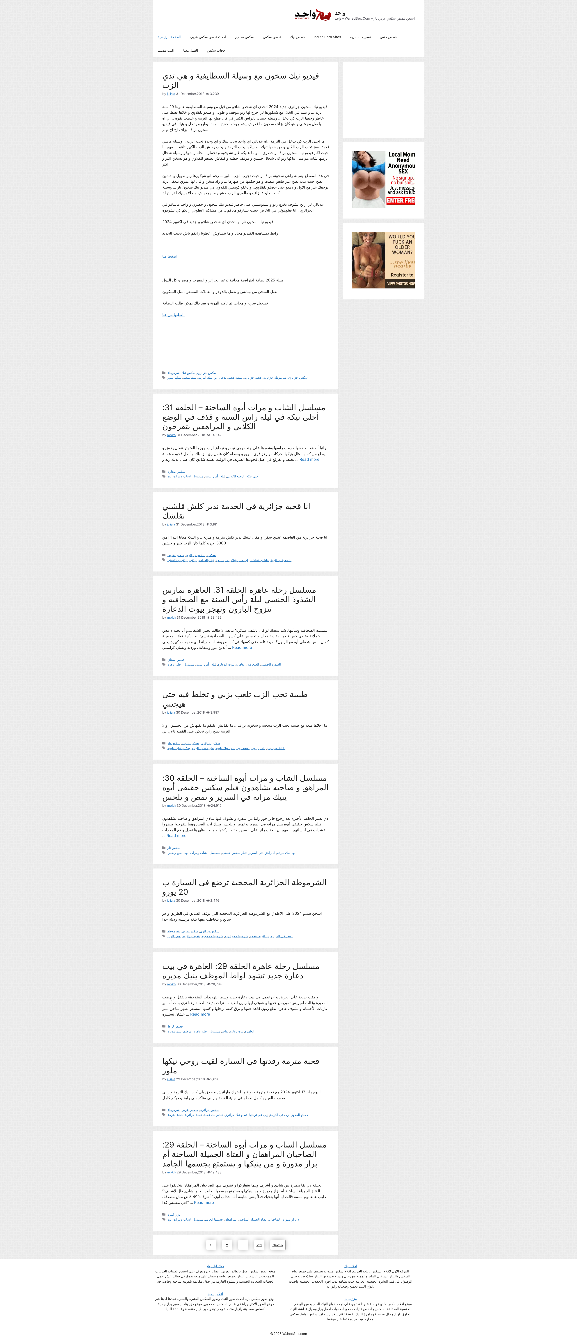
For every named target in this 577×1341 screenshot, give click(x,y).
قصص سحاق (176, 659)
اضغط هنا (170, 256)
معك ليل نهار (215, 1266)
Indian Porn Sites (327, 37)
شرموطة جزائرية (274, 377)
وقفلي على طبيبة (178, 748)
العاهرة (240, 664)
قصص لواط (175, 1026)
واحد (340, 12)
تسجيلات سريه (360, 37)
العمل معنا (190, 50)
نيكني (193, 560)
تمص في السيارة (281, 936)
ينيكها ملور (174, 377)
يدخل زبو (220, 377)
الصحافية (253, 664)
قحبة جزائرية (252, 377)
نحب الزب (222, 560)
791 (260, 1245)
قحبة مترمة (175, 1115)
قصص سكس (272, 37)
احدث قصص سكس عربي (208, 37)
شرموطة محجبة (212, 936)
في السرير (256, 853)
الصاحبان (275, 1219)
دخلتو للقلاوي (299, 1115)
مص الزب (174, 936)
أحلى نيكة (252, 476)
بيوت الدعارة (226, 664)
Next (277, 1245)
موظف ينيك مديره (179, 1031)
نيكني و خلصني (177, 560)
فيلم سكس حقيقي (234, 853)
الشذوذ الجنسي (271, 664)
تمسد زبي (243, 748)
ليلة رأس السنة (215, 476)
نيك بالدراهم (206, 560)
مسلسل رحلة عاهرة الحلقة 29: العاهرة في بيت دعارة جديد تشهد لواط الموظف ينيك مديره (241, 970)
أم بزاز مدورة (291, 1219)
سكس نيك (188, 373)
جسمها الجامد (214, 1219)
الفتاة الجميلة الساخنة (253, 1219)
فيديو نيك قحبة (213, 1115)
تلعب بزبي (258, 748)
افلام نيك (350, 1266)
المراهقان (231, 1219)
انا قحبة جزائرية (280, 560)
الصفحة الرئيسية (169, 37)
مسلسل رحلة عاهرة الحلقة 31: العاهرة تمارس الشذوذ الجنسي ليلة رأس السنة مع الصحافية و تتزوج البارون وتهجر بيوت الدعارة (239, 599)
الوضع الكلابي (236, 476)
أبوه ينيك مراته (286, 853)
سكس (211, 555)
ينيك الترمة (205, 377)
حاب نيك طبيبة (225, 748)
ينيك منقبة (189, 377)
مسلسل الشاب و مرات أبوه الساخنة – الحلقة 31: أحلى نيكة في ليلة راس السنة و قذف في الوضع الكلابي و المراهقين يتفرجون (243, 417)
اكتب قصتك (166, 50)
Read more (309, 459)
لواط (225, 1031)
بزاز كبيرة (173, 1214)
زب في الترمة (279, 1115)
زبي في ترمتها (258, 1115)
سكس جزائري (207, 373)
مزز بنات (350, 1299)
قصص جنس (388, 37)
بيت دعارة (236, 1031)
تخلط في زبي (276, 748)
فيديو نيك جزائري (236, 1115)
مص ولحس (175, 853)
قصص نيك (297, 37)
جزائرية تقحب (259, 936)
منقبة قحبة (235, 377)
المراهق (270, 853)
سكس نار (173, 743)
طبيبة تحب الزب (203, 748)
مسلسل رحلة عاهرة (180, 664)
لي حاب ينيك (239, 560)
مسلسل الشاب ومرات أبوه (185, 476)
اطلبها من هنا (173, 314)
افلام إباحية (215, 1294)
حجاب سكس (216, 50)
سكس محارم (244, 37)
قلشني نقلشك (259, 560)
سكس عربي (175, 555)
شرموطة (173, 373)
